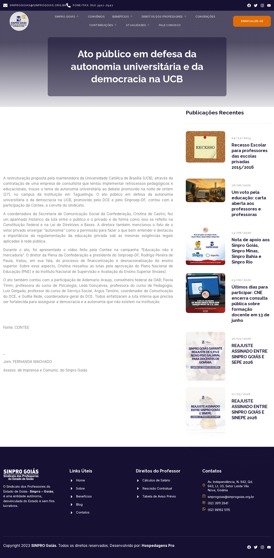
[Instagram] (262, 5)
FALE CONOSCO (170, 25)
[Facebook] (249, 5)
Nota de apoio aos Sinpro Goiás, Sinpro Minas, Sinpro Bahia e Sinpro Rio (251, 251)
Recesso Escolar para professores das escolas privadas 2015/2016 (250, 156)
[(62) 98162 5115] (204, 509)
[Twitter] (256, 5)
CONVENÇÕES (205, 16)
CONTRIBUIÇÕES (101, 25)
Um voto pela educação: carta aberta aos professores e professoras (249, 203)
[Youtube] (269, 5)
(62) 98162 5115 (219, 510)
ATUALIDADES (136, 25)
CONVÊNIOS (96, 16)
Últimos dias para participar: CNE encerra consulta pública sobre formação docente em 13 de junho (251, 303)
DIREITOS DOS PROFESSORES (162, 16)
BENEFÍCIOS (120, 16)
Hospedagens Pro (158, 545)
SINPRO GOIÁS (65, 16)
